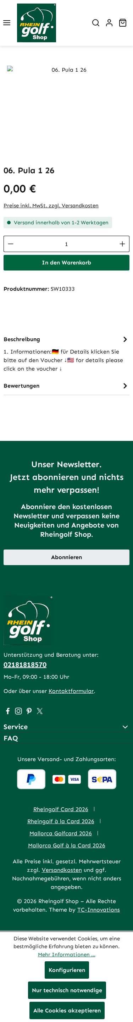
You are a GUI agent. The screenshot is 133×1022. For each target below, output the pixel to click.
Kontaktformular (71, 691)
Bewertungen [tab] (21, 385)
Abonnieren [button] (66, 557)
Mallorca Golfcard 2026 (60, 833)
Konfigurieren (67, 970)
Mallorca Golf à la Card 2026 (66, 845)
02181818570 (25, 664)
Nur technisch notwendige (67, 990)
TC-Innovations (98, 909)
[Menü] (6, 22)
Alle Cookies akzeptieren (67, 1010)
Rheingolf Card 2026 (60, 809)
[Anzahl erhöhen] (122, 244)
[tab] (66, 353)
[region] (66, 106)
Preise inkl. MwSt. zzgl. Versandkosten (51, 205)
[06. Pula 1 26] (66, 106)
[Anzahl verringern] (10, 244)
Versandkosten (62, 870)
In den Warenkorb (66, 262)
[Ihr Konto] (109, 22)
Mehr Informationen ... (66, 954)
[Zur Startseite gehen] (36, 23)
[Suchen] (95, 22)
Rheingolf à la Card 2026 (60, 821)
